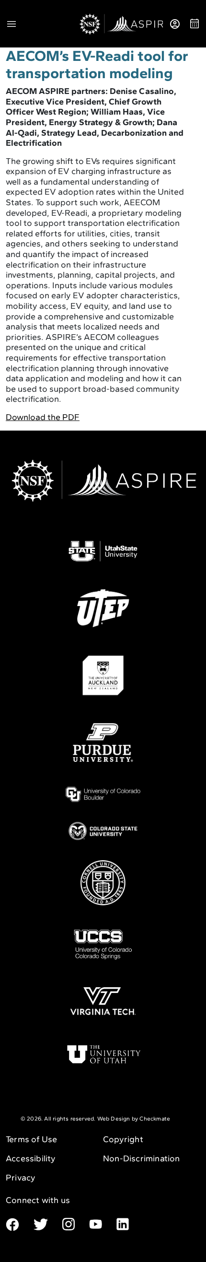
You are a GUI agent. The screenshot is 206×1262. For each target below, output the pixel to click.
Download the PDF (43, 417)
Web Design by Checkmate (134, 1118)
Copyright (123, 1139)
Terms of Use (31, 1139)
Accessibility (31, 1158)
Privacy (20, 1177)
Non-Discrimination (141, 1158)
